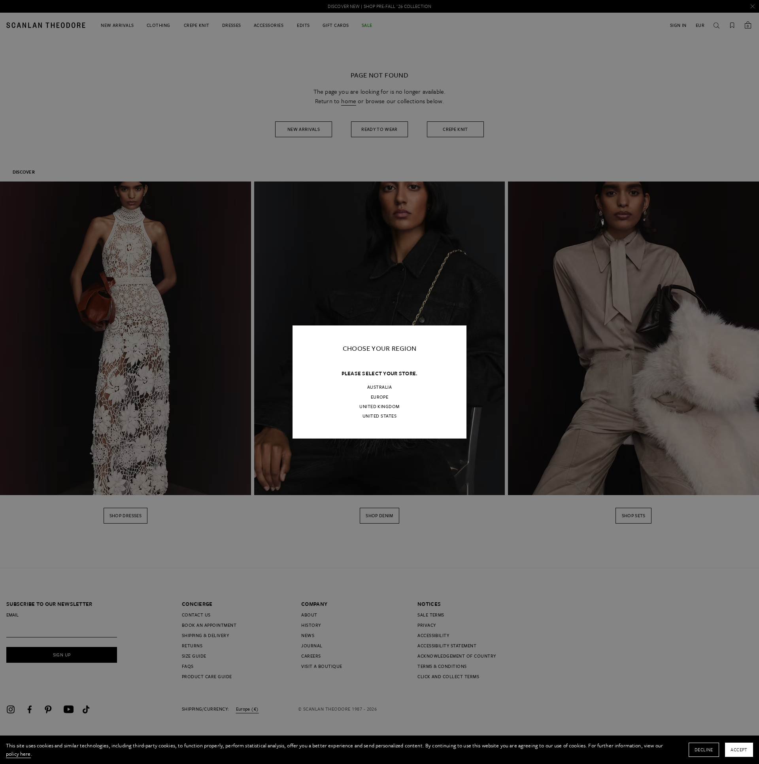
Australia (379, 387)
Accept (739, 749)
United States (379, 416)
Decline (704, 749)
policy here (18, 754)
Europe (380, 397)
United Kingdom (379, 406)
